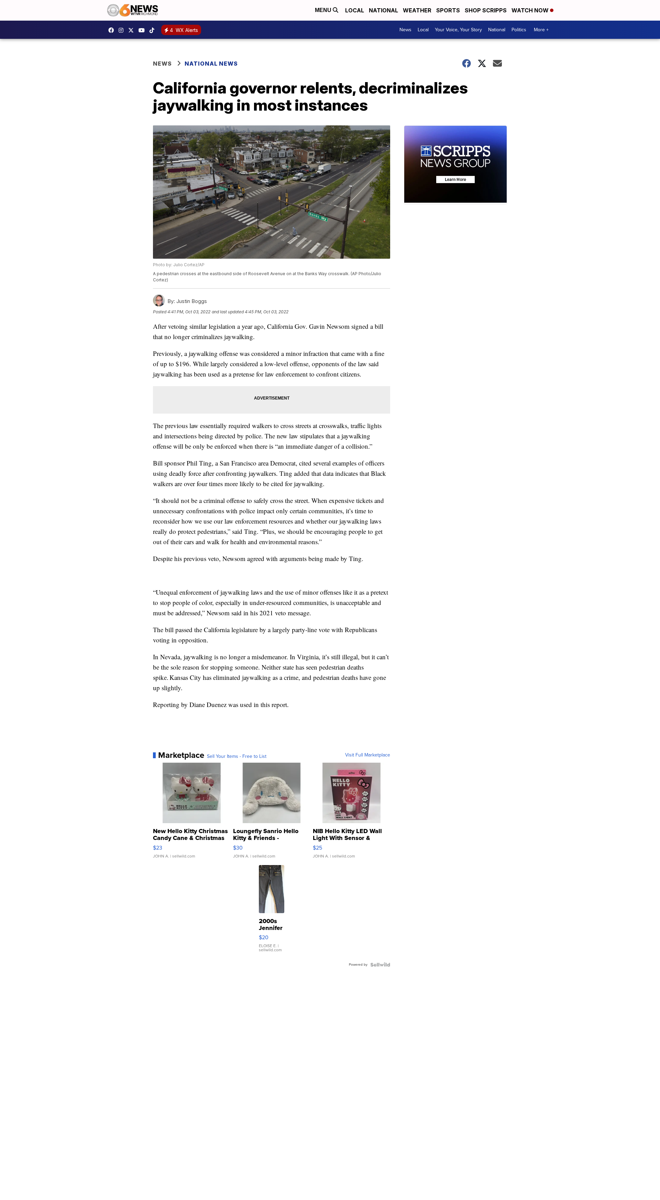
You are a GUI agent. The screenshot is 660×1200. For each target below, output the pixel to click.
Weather (417, 10)
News (405, 29)
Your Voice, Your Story (458, 29)
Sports (448, 10)
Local (354, 10)
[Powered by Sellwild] (380, 964)
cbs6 (123, 30)
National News (211, 63)
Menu (324, 10)
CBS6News (112, 30)
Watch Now (531, 10)
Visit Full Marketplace (367, 755)
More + (541, 29)
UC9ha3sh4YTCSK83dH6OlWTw (143, 30)
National (383, 10)
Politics (519, 29)
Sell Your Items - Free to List (236, 756)
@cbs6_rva (154, 30)
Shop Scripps (486, 10)
